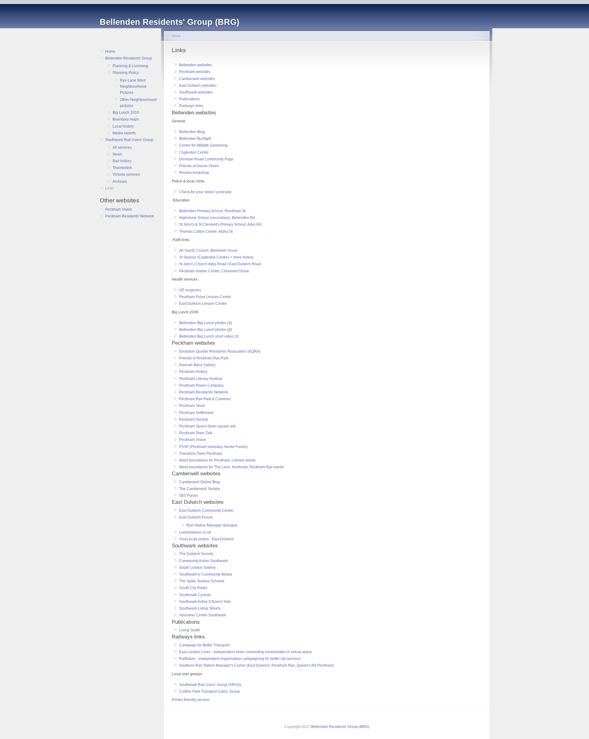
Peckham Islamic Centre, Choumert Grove (214, 271)
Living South (189, 630)
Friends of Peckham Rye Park (204, 358)
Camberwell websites (197, 79)
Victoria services (126, 174)
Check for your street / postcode (205, 192)
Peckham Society (193, 419)
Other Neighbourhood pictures (138, 103)
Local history (123, 126)
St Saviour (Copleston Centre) (204, 257)
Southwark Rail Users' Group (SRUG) (210, 685)
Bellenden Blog (192, 132)
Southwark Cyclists (195, 595)
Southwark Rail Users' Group (129, 140)
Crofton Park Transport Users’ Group (209, 691)
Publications (189, 99)
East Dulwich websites (198, 85)
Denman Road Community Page (206, 159)
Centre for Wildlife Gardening (203, 145)
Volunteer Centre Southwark (202, 615)
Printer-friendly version (191, 700)
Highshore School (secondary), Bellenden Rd (217, 218)
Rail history (122, 161)
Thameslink (122, 168)
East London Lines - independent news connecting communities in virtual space (245, 652)
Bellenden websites (195, 65)
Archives (120, 181)
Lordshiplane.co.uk (195, 532)
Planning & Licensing (130, 66)
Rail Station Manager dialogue (212, 525)
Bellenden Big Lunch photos (202, 323)
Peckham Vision (118, 209)
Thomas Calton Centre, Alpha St (206, 231)
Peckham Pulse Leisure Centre (205, 297)
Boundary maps (126, 119)
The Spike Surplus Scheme (202, 581)
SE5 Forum (188, 495)
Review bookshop (194, 172)
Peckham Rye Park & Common (205, 399)
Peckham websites (194, 72)
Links (109, 188)
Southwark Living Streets (200, 608)
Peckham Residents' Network (129, 216)
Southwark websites (196, 92)
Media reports (124, 133)
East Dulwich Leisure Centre (203, 303)
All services (122, 147)
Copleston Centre (194, 152)
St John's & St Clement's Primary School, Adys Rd (220, 224)
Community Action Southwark (203, 561)
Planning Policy (126, 73)
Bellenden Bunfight (195, 138)
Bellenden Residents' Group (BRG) (340, 727)
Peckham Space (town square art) (207, 426)
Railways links (191, 106)
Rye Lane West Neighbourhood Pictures (133, 86)
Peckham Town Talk (195, 433)
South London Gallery (197, 567)
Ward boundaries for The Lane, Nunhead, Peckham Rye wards (231, 467)
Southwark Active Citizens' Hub (205, 601)
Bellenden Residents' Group (128, 58)
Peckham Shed (192, 406)
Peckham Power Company (201, 385)
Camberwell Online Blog (199, 482)
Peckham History (193, 372)
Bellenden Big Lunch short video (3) (209, 336)
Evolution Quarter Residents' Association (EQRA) (219, 351)
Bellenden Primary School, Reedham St (212, 211)
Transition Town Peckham (200, 453)
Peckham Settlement (196, 413)
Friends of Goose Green (199, 166)
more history (243, 257)
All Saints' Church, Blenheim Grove (208, 250)
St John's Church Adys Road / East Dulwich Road (220, 264)
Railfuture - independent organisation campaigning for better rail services (240, 659)
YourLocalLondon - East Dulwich (206, 539)
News (117, 154)
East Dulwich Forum (196, 517)
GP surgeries (190, 290)
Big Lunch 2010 (126, 112)
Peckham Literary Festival (200, 379)
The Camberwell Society (199, 489)
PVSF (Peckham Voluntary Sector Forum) (213, 447)
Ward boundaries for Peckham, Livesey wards (217, 460)
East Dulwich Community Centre (206, 510)
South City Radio (193, 588)
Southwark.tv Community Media (205, 574)
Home (110, 51)
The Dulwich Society (196, 554)
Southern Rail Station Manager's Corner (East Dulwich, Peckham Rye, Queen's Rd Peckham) (256, 665)
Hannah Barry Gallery (197, 365)
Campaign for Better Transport (204, 645)
